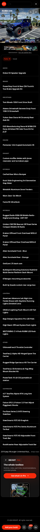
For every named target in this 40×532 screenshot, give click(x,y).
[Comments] (36, 12)
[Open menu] (36, 4)
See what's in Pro (18, 476)
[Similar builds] (35, 527)
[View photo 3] (7, 40)
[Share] (30, 12)
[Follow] (24, 527)
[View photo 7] (27, 40)
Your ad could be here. (25, 52)
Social (15, 59)
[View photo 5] (17, 40)
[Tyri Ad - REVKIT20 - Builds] (20, 48)
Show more (35, 452)
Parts (7, 59)
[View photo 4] (12, 40)
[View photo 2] (2, 40)
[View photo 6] (22, 40)
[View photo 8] (32, 40)
